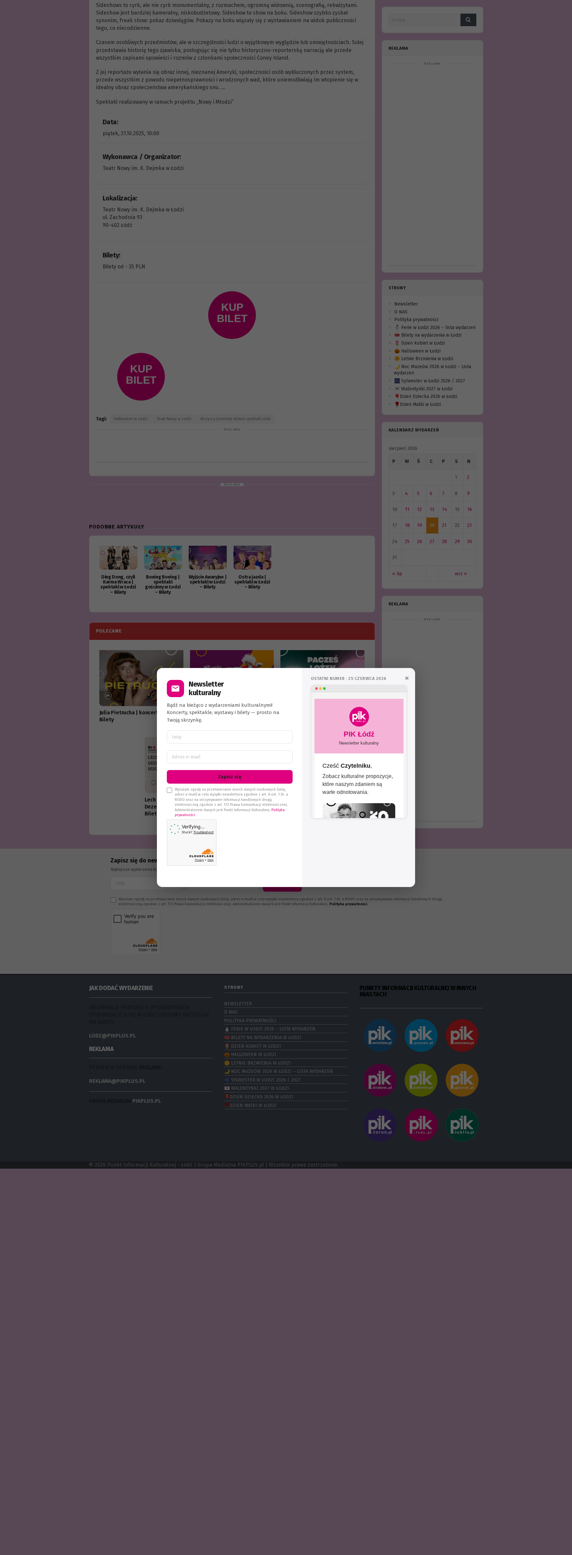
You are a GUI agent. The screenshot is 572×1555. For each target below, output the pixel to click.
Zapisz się (229, 777)
